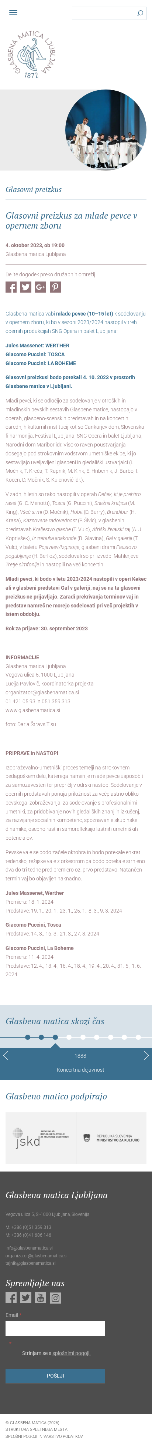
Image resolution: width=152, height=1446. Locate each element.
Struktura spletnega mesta (37, 1429)
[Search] (140, 14)
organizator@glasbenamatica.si (42, 692)
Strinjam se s (56, 1353)
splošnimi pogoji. (71, 1353)
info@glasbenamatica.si (29, 1248)
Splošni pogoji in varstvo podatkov (44, 1436)
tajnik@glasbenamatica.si (31, 1263)
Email (13, 1315)
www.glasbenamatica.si (33, 710)
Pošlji (55, 1376)
